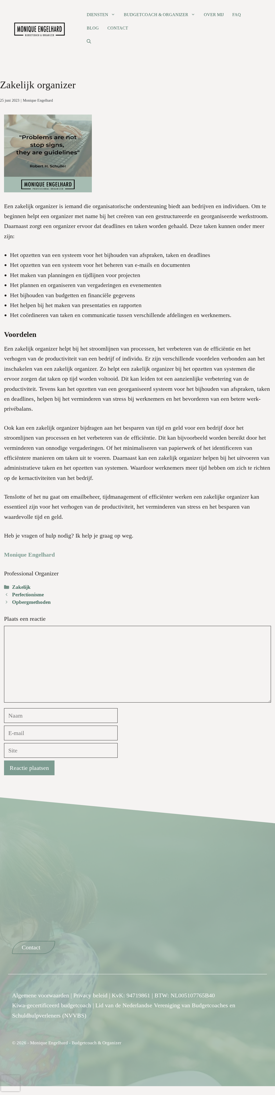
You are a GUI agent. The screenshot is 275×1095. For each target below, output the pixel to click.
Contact (117, 28)
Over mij (214, 14)
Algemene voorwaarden (40, 995)
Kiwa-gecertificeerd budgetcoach (51, 1005)
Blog (93, 28)
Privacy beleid (90, 995)
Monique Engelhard (38, 100)
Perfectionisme (28, 594)
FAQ (236, 14)
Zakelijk (21, 587)
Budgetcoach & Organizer (156, 14)
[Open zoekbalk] (88, 41)
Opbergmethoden (31, 602)
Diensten (97, 14)
